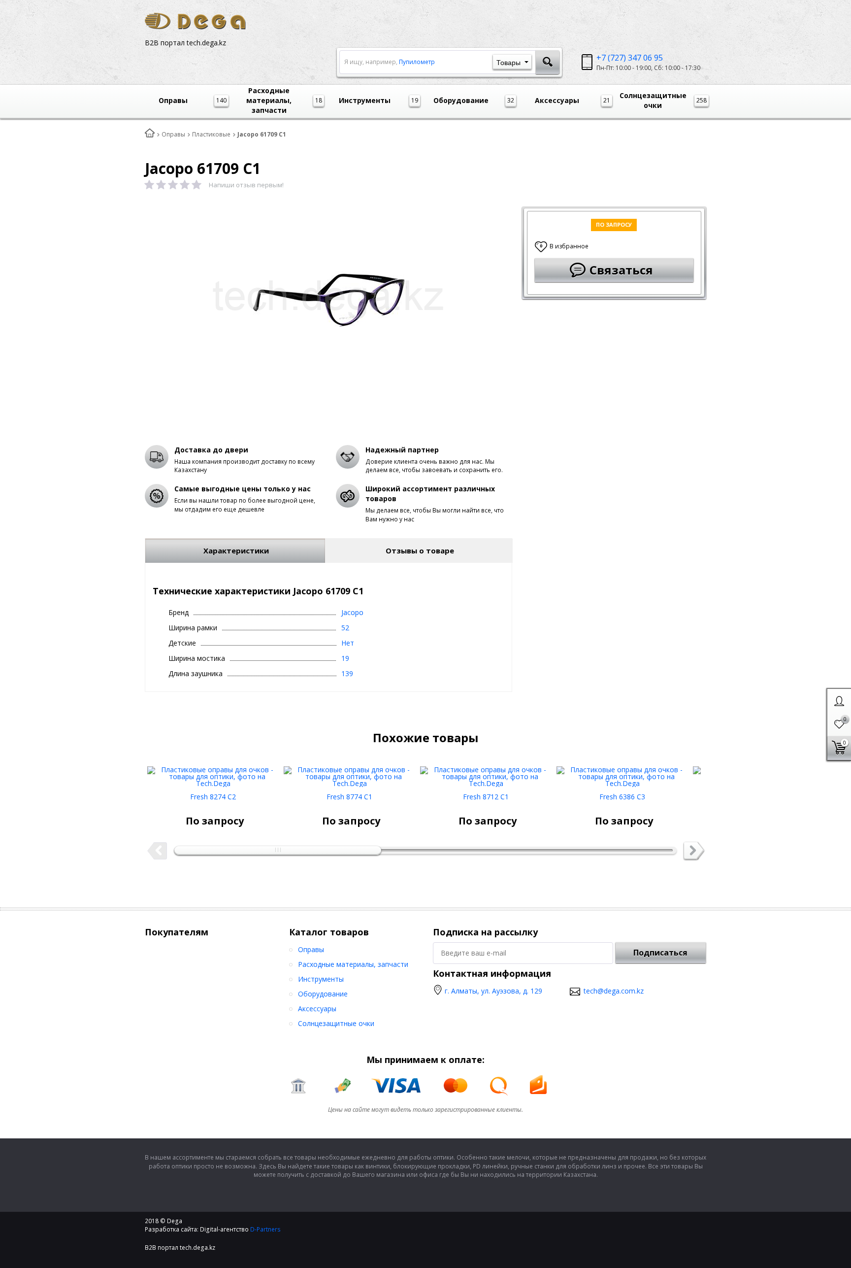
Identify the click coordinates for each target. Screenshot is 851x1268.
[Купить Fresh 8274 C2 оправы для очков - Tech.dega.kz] (213, 773)
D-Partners (265, 1229)
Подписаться (660, 952)
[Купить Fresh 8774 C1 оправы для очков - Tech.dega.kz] (349, 773)
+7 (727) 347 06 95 (629, 57)
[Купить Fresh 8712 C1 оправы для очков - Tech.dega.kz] (486, 773)
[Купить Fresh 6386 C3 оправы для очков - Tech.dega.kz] (622, 773)
